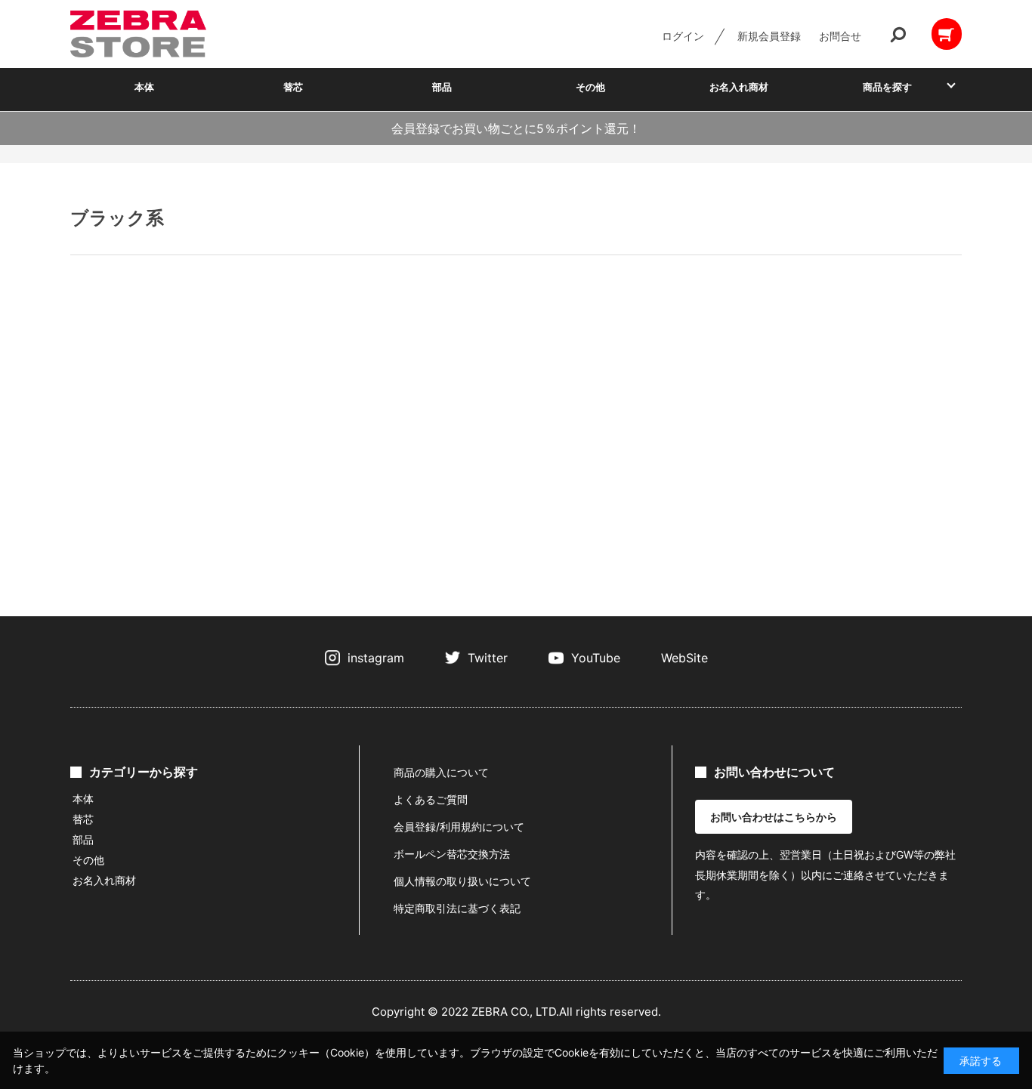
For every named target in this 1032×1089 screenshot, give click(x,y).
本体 (144, 87)
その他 (590, 87)
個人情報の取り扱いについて (462, 881)
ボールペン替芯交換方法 (452, 853)
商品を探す (887, 87)
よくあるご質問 (431, 799)
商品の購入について (441, 772)
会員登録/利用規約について (459, 826)
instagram (376, 657)
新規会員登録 (769, 35)
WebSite (684, 657)
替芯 (293, 87)
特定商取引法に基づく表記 (457, 908)
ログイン (683, 35)
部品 (442, 87)
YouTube (595, 657)
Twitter (488, 657)
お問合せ (840, 35)
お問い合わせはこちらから (773, 816)
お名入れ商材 (738, 87)
